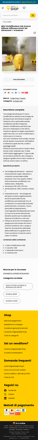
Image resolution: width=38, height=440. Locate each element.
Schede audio (12, 301)
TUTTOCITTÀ (21, 427)
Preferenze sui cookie (20, 433)
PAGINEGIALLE (18, 425)
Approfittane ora (28, 2)
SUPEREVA (26, 429)
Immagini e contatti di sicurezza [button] (16, 273)
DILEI (26, 427)
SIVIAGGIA (31, 427)
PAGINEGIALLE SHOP (28, 425)
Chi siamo (11, 432)
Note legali (17, 432)
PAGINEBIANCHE (13, 427)
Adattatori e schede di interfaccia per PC (16, 286)
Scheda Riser (11, 294)
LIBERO (6, 425)
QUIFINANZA (12, 429)
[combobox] (19, 15)
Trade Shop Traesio (18, 98)
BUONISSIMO (19, 429)
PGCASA (6, 427)
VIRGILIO (11, 425)
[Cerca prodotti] (33, 15)
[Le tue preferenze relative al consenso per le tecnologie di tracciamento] (34, 436)
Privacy (23, 432)
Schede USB (17, 101)
